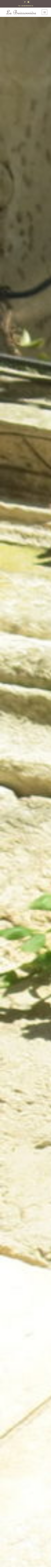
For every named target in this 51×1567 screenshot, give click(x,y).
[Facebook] (25, 2)
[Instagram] (28, 2)
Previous (5, 792)
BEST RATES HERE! (12, 797)
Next (45, 792)
